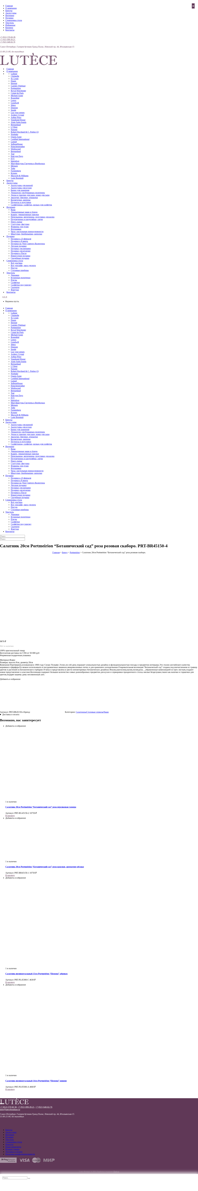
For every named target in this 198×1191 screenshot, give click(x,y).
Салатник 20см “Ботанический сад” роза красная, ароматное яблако (44, 867)
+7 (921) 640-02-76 (7, 42)
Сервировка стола (13, 20)
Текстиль (9, 23)
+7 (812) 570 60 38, (8, 1107)
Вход (2, 34)
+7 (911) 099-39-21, (8, 40)
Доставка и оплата (10, 714)
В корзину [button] (10, 815)
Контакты (9, 30)
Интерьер (9, 15)
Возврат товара (12, 1149)
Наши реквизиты (13, 1147)
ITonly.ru (116, 1172)
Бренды (8, 10)
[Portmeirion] (47, 712)
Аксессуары (10, 13)
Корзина (9, 27)
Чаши (106, 712)
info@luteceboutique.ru (10, 1109)
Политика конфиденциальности (20, 1154)
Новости (9, 1144)
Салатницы (81, 712)
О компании (11, 8)
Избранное (10, 25)
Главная (9, 6)
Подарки (9, 18)
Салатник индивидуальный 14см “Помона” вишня (36, 1081)
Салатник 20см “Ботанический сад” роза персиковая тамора (40, 807)
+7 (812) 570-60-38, (8, 37)
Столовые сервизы (95, 712)
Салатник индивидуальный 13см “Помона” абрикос (36, 974)
